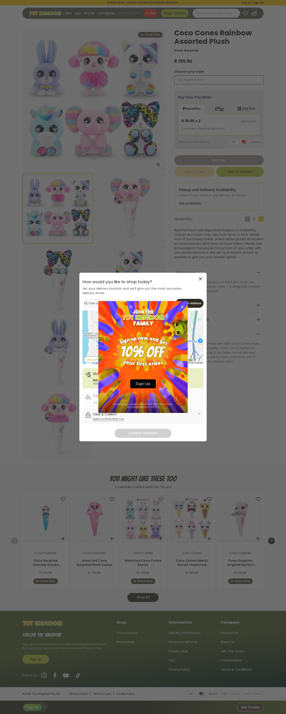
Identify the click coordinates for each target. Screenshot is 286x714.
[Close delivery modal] (200, 278)
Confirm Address (189, 303)
